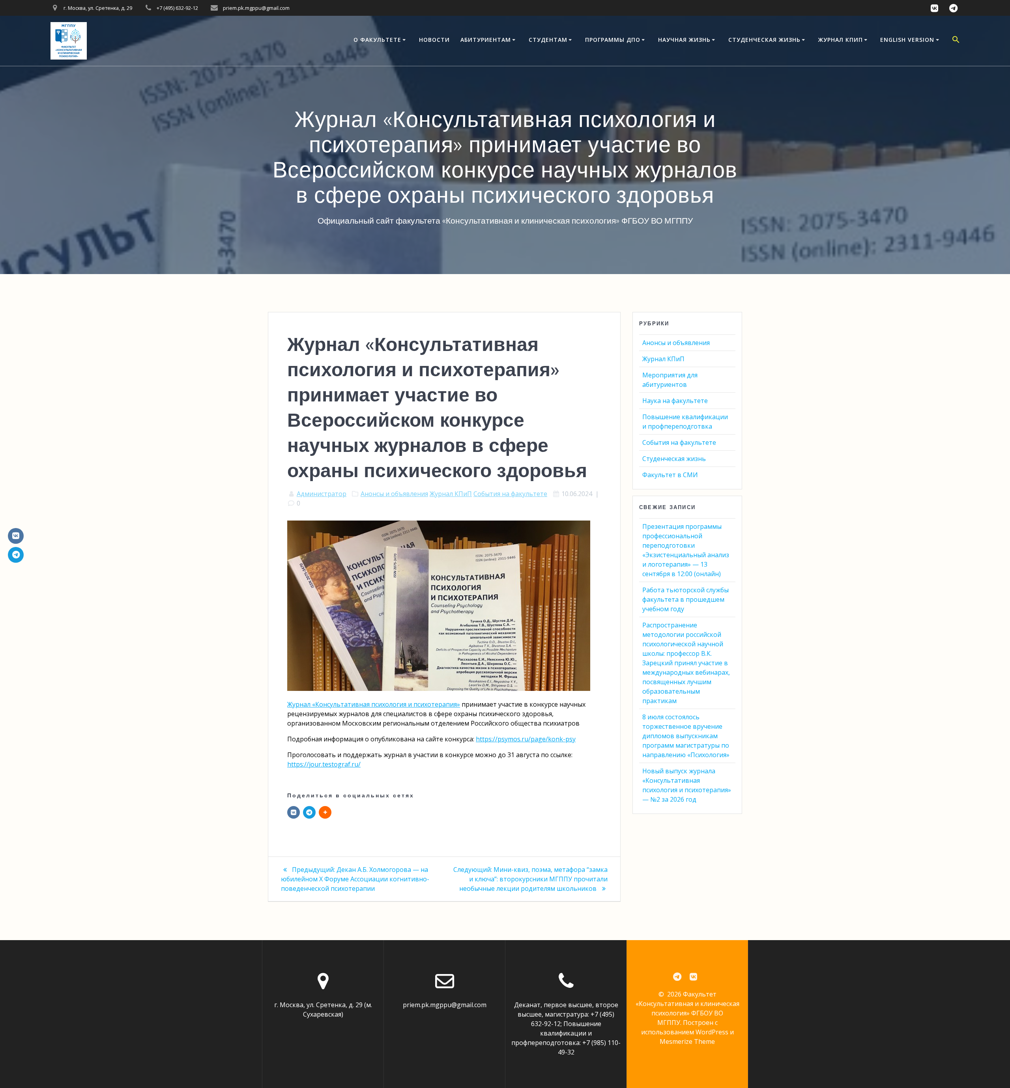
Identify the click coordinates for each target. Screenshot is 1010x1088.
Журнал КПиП (840, 39)
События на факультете (510, 493)
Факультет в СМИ (670, 474)
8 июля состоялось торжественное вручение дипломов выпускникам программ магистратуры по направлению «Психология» (685, 736)
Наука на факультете (675, 400)
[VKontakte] (16, 536)
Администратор (321, 493)
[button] (956, 40)
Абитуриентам (485, 39)
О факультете (377, 39)
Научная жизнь (684, 39)
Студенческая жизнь (764, 39)
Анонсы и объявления (394, 493)
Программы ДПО (612, 39)
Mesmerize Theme (687, 1041)
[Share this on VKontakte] (293, 812)
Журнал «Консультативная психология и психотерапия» (373, 704)
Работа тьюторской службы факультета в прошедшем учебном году (685, 599)
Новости (434, 39)
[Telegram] (309, 812)
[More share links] (325, 812)
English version (907, 39)
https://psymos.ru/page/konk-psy (526, 739)
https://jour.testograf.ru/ (324, 764)
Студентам (548, 39)
